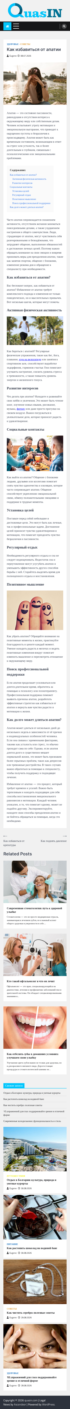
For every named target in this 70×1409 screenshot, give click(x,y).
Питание (12, 1244)
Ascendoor (20, 1404)
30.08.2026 (26, 1188)
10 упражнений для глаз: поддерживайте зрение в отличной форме (32, 1379)
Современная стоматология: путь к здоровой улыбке (34, 910)
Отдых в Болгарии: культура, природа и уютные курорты (31, 1093)
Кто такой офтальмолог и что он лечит (31, 981)
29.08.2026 (26, 1317)
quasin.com (30, 1400)
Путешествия (16, 1176)
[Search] (64, 26)
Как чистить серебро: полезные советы (22, 1105)
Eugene (13, 55)
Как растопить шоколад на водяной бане (23, 1099)
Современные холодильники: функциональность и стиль (32, 1121)
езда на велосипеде (30, 359)
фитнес (21, 409)
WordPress (48, 1404)
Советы (25, 44)
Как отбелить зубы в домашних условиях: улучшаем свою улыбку (32, 1055)
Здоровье (13, 44)
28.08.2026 (26, 1385)
